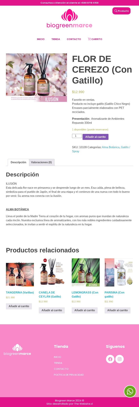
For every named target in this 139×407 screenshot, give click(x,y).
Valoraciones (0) (41, 162)
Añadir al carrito (95, 136)
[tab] (18, 162)
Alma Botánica (111, 147)
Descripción (18, 162)
